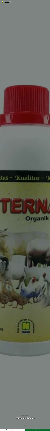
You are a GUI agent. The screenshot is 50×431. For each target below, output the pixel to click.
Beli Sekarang (37, 429)
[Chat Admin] (19, 430)
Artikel (39, 1)
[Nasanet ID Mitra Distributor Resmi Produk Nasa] (6, 2)
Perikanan (23, 415)
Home (27, 1)
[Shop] (6, 430)
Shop (31, 1)
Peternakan (27, 415)
